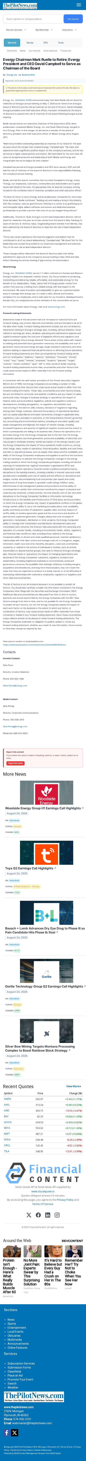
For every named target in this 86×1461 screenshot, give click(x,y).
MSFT (7, 1133)
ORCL (7, 1145)
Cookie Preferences (43, 1450)
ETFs (46, 42)
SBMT (17, 1075)
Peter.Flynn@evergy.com (15, 685)
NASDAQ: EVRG (23, 100)
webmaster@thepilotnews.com (32, 1423)
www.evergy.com (56, 307)
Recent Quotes (14, 29)
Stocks (30, 42)
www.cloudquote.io (43, 1191)
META (7, 1128)
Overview (12, 50)
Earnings (17, 826)
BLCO (17, 950)
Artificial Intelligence (22, 886)
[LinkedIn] (48, 1215)
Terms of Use (66, 1447)
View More (72, 1086)
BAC (6, 1116)
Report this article (15, 763)
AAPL (7, 1104)
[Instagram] (57, 1215)
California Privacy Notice (22, 1450)
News (22, 50)
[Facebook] (38, 1215)
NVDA (7, 1139)
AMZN (7, 1099)
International (50, 50)
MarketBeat (14, 820)
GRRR (17, 1011)
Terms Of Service (42, 1204)
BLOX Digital (55, 1453)
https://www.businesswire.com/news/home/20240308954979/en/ (34, 645)
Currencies (34, 50)
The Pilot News (25, 1447)
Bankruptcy (18, 1069)
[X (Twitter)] (29, 1215)
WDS (17, 832)
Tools (60, 42)
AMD (6, 1110)
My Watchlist (42, 29)
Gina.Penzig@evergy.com (15, 726)
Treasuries (65, 50)
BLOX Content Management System (29, 1453)
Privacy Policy (65, 1200)
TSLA (6, 1151)
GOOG (8, 1122)
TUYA (17, 892)
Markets (12, 42)
